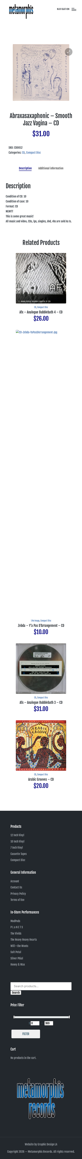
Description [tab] (25, 168)
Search (16, 992)
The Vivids (15, 933)
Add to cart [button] (41, 303)
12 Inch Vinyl (17, 835)
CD (23, 152)
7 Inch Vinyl (16, 847)
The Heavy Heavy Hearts (23, 939)
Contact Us (16, 887)
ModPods (15, 921)
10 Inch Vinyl (17, 841)
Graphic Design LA (47, 1144)
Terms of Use (17, 900)
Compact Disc (33, 152)
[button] (68, 52)
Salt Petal (15, 952)
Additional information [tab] (50, 168)
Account (14, 881)
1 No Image (35, 620)
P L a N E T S (16, 927)
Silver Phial (16, 958)
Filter (25, 1034)
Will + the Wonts (19, 946)
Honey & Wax (17, 964)
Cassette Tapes (18, 854)
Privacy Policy (18, 894)
